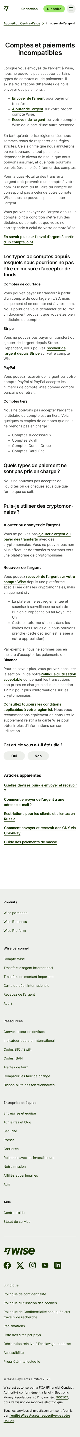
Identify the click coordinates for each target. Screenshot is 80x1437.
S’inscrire (54, 9)
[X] (20, 1266)
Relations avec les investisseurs (29, 1158)
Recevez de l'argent (19, 995)
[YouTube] (45, 1266)
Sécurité (10, 1131)
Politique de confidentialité (25, 1294)
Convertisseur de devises (24, 1032)
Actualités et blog (17, 1122)
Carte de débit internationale (26, 986)
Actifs (8, 1003)
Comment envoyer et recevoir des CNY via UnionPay (40, 830)
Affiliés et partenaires (21, 1176)
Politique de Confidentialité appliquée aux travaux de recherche (37, 1314)
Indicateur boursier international (29, 1041)
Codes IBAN (13, 1058)
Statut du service (17, 1222)
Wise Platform (15, 931)
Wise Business (15, 922)
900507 (62, 1397)
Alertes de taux (16, 1067)
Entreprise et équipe (20, 1113)
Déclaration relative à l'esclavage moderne (37, 1344)
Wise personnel (16, 913)
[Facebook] (7, 1266)
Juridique (11, 1285)
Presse (9, 1140)
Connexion (29, 9)
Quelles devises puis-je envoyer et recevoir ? (40, 788)
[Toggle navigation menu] (71, 8)
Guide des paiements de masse (30, 842)
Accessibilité (14, 1353)
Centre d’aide (14, 1213)
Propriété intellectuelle (22, 1362)
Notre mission (15, 1167)
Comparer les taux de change (27, 1076)
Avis (7, 1184)
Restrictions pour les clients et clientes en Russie (39, 816)
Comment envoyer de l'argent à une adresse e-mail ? (34, 802)
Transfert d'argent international (28, 968)
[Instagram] (32, 1266)
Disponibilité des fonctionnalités (29, 1085)
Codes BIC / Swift (17, 1050)
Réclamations (14, 1326)
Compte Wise (14, 959)
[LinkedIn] (57, 1266)
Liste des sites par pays (22, 1335)
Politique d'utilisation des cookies (30, 1303)
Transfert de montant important (29, 977)
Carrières (11, 1149)
